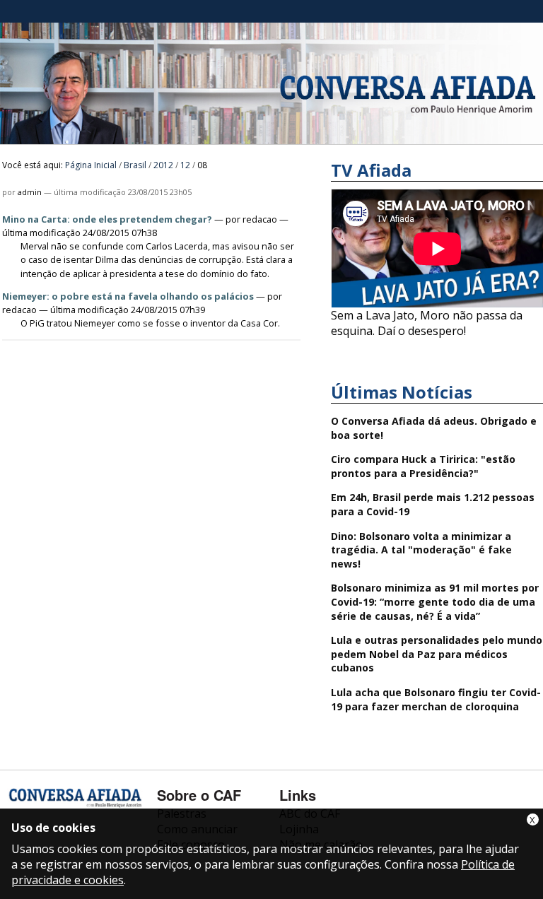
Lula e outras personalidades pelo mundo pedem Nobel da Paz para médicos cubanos (436, 653)
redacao (260, 219)
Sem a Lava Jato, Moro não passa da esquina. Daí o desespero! (426, 323)
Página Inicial (91, 165)
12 (185, 165)
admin (30, 192)
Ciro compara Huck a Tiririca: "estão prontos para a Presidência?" (423, 466)
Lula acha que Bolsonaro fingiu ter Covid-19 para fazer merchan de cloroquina (436, 699)
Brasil (135, 165)
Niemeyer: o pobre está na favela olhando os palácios (128, 296)
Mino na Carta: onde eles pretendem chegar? (107, 219)
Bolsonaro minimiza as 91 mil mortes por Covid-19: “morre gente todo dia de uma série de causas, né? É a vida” (435, 601)
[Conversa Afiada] (271, 136)
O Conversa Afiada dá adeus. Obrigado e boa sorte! (434, 428)
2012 (163, 165)
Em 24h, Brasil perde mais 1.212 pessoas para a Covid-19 (433, 504)
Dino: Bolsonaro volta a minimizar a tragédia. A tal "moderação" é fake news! (421, 549)
